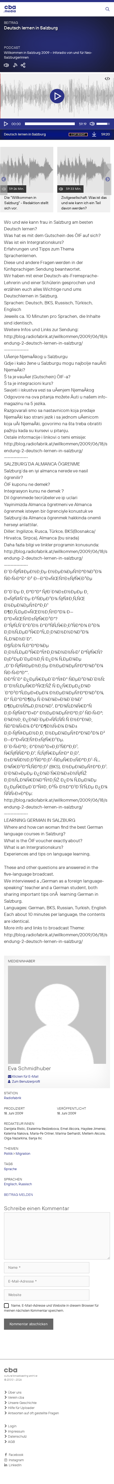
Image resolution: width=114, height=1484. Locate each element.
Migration (23, 1154)
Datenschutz (17, 1436)
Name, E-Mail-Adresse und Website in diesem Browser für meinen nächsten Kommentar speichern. (51, 1308)
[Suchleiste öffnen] (107, 9)
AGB (11, 1442)
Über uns (14, 1392)
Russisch (25, 1184)
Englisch (10, 1184)
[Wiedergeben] (5, 123)
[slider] (50, 123)
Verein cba (15, 1397)
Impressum (16, 1431)
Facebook (15, 1455)
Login (11, 1426)
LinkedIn (14, 1465)
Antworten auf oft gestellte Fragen (33, 1413)
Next (107, 179)
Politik (8, 1154)
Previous (2, 179)
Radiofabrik (12, 1098)
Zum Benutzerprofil (25, 1081)
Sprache (10, 1169)
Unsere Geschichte (22, 1403)
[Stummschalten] (92, 123)
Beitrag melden (18, 1195)
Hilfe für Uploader (20, 1408)
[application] (57, 123)
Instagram (15, 1460)
